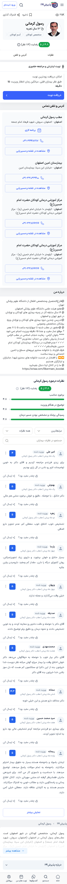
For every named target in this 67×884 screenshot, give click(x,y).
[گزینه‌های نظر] (6, 453)
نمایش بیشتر (33, 812)
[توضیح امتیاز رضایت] (17, 388)
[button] (33, 44)
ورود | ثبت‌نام (9, 5)
